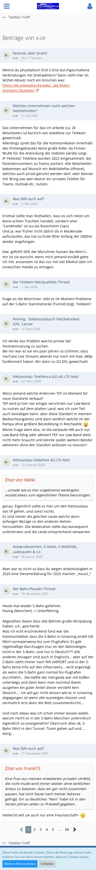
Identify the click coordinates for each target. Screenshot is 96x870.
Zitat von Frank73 (22, 768)
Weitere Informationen (19, 864)
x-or (15, 58)
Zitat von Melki (20, 480)
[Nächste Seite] (74, 829)
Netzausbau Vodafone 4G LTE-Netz (41, 460)
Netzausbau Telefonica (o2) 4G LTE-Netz (46, 376)
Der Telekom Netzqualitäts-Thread (41, 282)
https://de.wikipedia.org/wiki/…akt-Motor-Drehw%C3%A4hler (36, 88)
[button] (6, 6)
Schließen (47, 864)
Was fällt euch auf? (28, 198)
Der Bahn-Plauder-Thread (34, 588)
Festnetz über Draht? (30, 53)
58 (67, 829)
